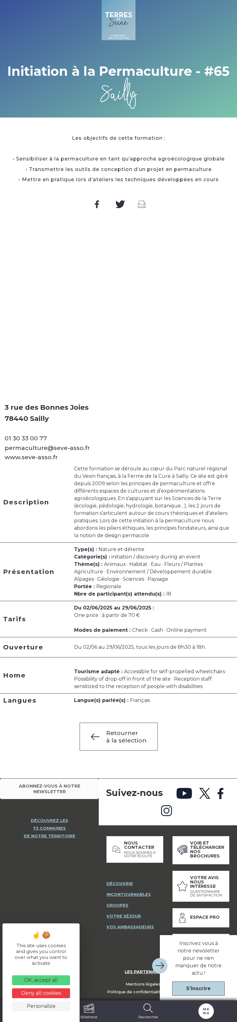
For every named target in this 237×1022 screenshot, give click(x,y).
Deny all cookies (41, 993)
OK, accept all (41, 980)
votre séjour (123, 916)
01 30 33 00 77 (26, 438)
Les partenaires (145, 971)
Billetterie (89, 1017)
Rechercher (148, 1017)
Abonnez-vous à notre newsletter (49, 788)
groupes (117, 905)
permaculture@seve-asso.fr (47, 447)
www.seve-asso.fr (31, 457)
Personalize (41, 1006)
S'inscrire (198, 988)
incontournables (128, 894)
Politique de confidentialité (135, 992)
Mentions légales (143, 984)
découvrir (119, 883)
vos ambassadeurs (130, 927)
